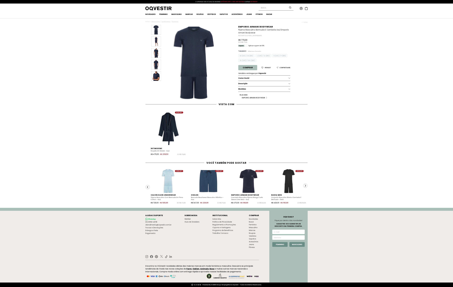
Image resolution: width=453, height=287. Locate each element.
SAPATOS (224, 14)
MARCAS (189, 14)
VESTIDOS (211, 14)
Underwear (166, 21)
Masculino (156, 21)
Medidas (242, 89)
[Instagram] (146, 256)
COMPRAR (248, 67)
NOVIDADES (150, 14)
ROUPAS (200, 14)
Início (147, 21)
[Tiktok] (166, 256)
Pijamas (175, 21)
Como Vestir (244, 78)
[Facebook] (151, 256)
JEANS (249, 14)
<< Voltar (305, 22)
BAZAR (269, 14)
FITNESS (259, 14)
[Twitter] (161, 256)
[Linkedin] (170, 256)
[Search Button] (290, 7)
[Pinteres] (156, 256)
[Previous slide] (148, 187)
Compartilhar (284, 68)
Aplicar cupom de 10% (256, 46)
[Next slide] (305, 186)
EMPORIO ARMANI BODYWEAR (255, 26)
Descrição (242, 83)
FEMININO (163, 14)
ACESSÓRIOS (237, 14)
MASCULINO (176, 14)
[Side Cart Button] (306, 8)
